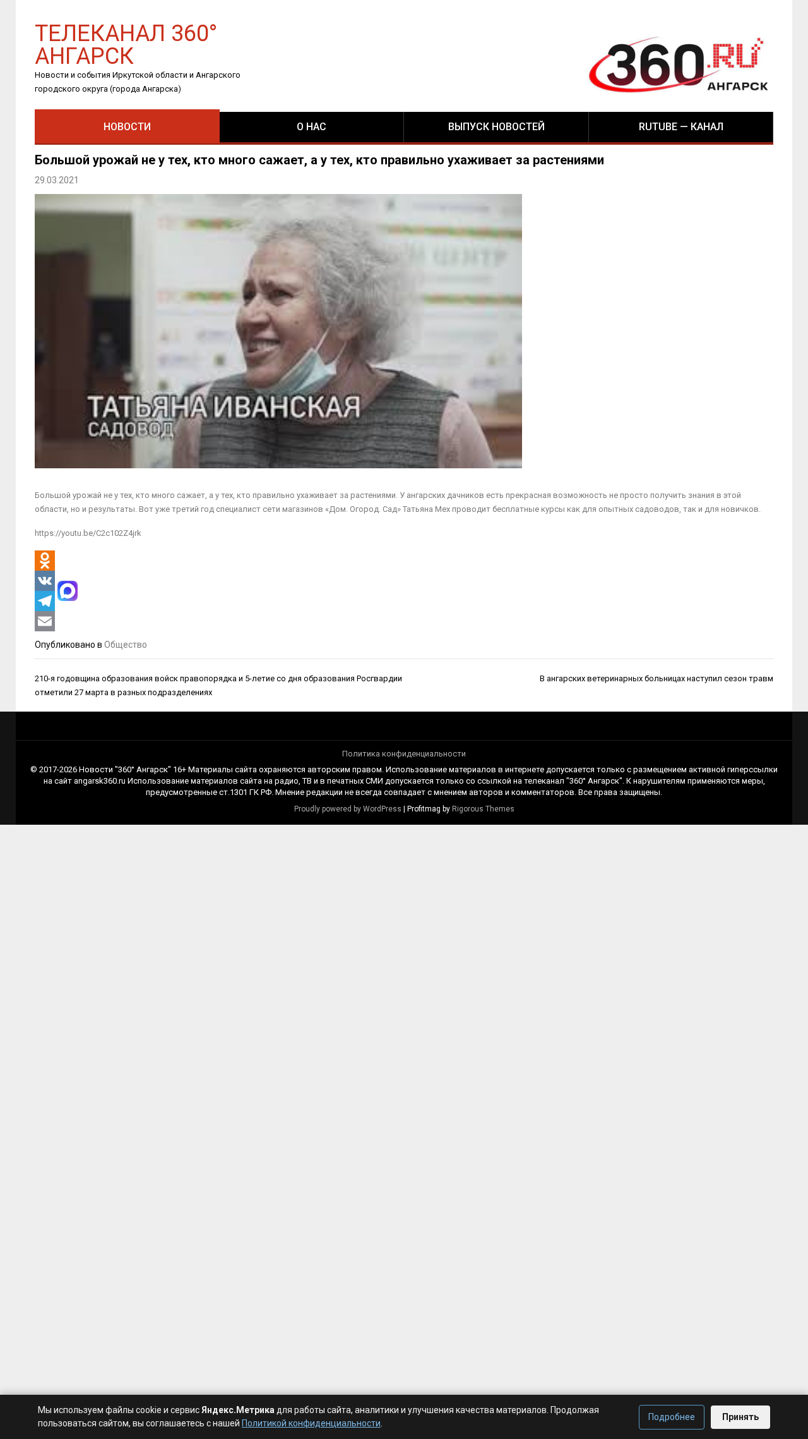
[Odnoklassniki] (45, 560)
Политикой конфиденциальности (311, 1423)
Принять (740, 1417)
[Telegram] (45, 601)
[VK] (45, 581)
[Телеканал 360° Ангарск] (669, 64)
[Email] (45, 621)
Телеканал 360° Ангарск (126, 44)
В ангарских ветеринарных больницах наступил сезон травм (656, 678)
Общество (125, 645)
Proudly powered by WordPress (347, 809)
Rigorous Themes (483, 809)
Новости (127, 127)
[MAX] (67, 591)
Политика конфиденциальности (404, 753)
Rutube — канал (681, 127)
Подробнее (671, 1417)
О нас (311, 127)
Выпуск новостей (496, 127)
